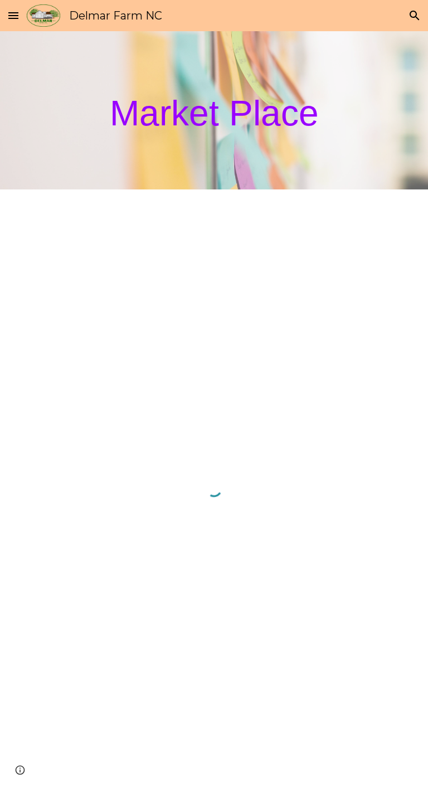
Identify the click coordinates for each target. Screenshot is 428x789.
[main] (214, 110)
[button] (13, 15)
